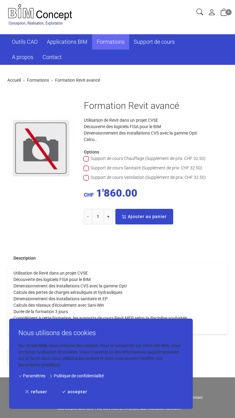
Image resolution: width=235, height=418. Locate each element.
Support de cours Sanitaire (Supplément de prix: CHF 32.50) (146, 167)
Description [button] (24, 258)
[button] (199, 12)
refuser (39, 391)
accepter (77, 391)
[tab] (21, 258)
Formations (111, 42)
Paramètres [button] (33, 375)
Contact (52, 57)
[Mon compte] (212, 12)
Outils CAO (25, 42)
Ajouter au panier (147, 216)
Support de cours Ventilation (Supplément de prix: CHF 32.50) (148, 177)
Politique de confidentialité (78, 375)
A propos (22, 57)
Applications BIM (67, 42)
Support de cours (154, 42)
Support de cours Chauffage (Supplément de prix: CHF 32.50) (148, 158)
